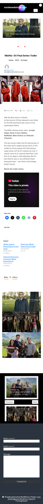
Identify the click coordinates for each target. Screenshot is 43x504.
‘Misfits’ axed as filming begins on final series (10, 246)
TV (10, 277)
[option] (22, 28)
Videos (14, 277)
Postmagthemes (21, 501)
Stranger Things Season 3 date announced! (20, 36)
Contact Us (21, 481)
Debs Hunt (10, 70)
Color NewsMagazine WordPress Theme (24, 498)
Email (8, 446)
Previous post (13, 364)
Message (6, 454)
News (6, 277)
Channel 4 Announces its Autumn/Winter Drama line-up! (11, 259)
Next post (32, 364)
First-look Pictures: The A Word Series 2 (21, 387)
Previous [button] (9, 402)
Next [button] (35, 402)
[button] (36, 10)
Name (9, 438)
